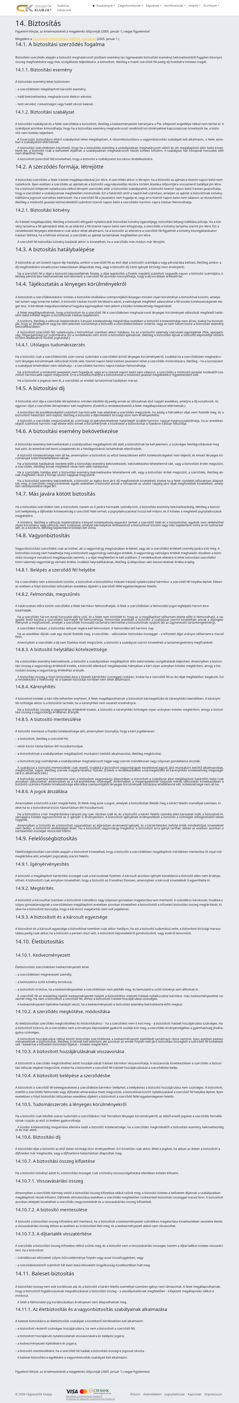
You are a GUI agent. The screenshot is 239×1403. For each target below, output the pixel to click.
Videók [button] (193, 6)
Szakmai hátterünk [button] (64, 8)
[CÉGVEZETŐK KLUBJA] (34, 7)
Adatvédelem (152, 1394)
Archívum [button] (210, 6)
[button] (93, 8)
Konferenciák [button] (173, 6)
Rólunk (135, 1394)
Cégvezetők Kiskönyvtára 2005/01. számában (64, 39)
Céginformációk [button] (129, 6)
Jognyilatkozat (175, 1394)
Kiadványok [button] (105, 6)
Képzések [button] (152, 6)
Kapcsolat (194, 1394)
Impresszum (213, 1394)
